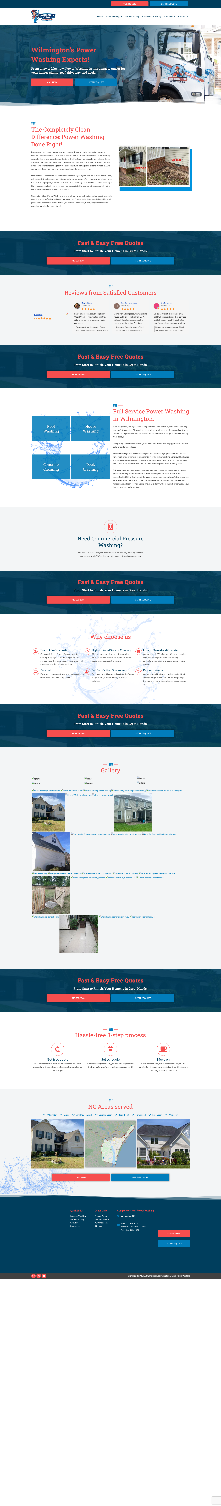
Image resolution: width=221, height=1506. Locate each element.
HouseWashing (91, 429)
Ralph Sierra (86, 303)
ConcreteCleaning (51, 467)
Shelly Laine (166, 303)
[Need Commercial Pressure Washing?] (110, 526)
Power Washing (112, 16)
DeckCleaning (90, 467)
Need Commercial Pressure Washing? (110, 541)
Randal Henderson (129, 303)
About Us (168, 16)
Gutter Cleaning (132, 16)
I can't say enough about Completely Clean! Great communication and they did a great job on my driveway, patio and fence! (90, 318)
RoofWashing (51, 429)
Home (100, 16)
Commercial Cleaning (151, 16)
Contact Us (183, 16)
